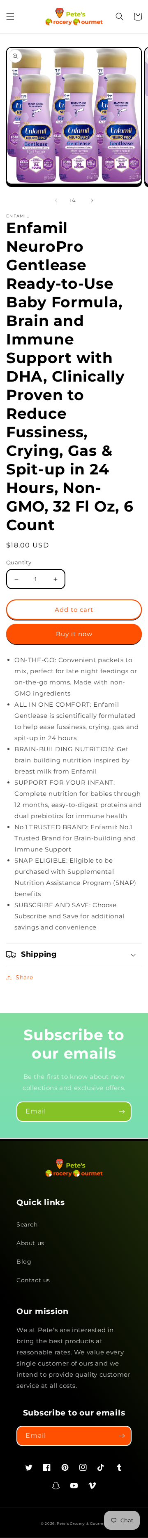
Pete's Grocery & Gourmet (82, 1523)
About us (30, 1243)
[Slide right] (92, 200)
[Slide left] (56, 200)
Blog (23, 1261)
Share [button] (24, 977)
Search (27, 1224)
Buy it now (74, 634)
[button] (10, 16)
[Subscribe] (122, 1112)
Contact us (33, 1280)
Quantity (18, 562)
